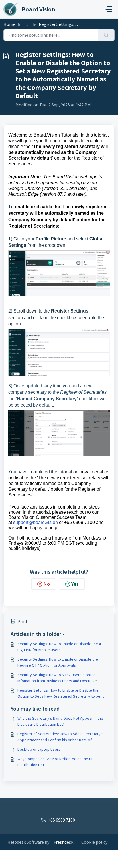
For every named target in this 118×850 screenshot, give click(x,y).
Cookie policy (94, 842)
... (27, 24)
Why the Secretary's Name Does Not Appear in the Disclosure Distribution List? (60, 721)
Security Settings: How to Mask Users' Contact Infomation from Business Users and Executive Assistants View (57, 678)
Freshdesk (63, 842)
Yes (75, 584)
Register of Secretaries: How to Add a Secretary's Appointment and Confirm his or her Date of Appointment (60, 737)
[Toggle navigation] (109, 9)
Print (22, 621)
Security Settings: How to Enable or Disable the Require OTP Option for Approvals (57, 662)
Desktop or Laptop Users (38, 749)
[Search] (106, 35)
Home (9, 24)
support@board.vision (35, 522)
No (47, 584)
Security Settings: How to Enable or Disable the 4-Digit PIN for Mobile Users (59, 646)
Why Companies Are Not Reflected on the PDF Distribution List (56, 761)
